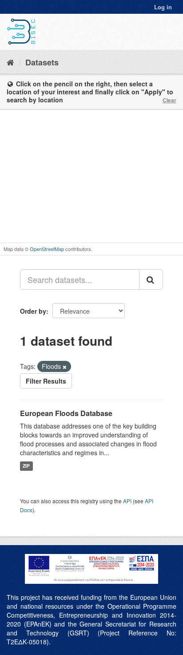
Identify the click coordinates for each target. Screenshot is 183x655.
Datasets (42, 62)
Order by (33, 311)
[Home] (10, 62)
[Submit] (151, 279)
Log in (163, 7)
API (127, 501)
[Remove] (65, 366)
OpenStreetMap (47, 248)
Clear (169, 100)
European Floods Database (66, 413)
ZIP (26, 465)
